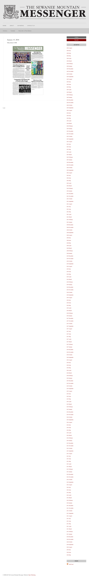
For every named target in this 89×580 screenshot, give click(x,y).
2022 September (70, 170)
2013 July (69, 456)
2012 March (69, 497)
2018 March (69, 310)
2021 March (69, 217)
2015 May (69, 399)
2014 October (69, 417)
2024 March (69, 123)
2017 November (70, 321)
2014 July (69, 425)
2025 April (69, 89)
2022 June (69, 178)
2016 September (70, 357)
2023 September (70, 139)
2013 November (70, 445)
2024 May (69, 118)
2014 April (69, 432)
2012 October (69, 479)
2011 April (69, 526)
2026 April (69, 58)
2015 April (69, 401)
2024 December (70, 100)
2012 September (70, 482)
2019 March (69, 279)
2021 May (69, 211)
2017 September (70, 326)
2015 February (70, 406)
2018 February (70, 313)
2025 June (69, 84)
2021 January (69, 222)
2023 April (69, 152)
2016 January (69, 378)
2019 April (69, 276)
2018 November (70, 289)
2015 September (70, 388)
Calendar (13, 30)
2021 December (70, 193)
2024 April (69, 120)
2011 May (69, 523)
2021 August (69, 204)
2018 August (69, 297)
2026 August (69, 48)
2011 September (70, 513)
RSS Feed (71, 564)
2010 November (70, 539)
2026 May (69, 55)
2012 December (70, 474)
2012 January (69, 503)
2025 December (70, 68)
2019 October (69, 261)
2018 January (69, 315)
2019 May (69, 274)
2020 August (69, 235)
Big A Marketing (32, 575)
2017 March (69, 341)
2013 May (69, 461)
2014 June (69, 427)
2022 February (70, 188)
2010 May (69, 555)
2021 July (69, 206)
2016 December (70, 349)
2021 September (70, 201)
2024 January (69, 128)
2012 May (69, 492)
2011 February (70, 531)
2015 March (69, 404)
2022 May (69, 180)
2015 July (69, 393)
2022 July (69, 175)
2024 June (69, 115)
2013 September (70, 451)
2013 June (69, 458)
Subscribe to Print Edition (25, 30)
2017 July (69, 331)
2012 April (69, 495)
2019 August (69, 266)
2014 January (69, 440)
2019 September (70, 263)
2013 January (69, 471)
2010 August (69, 547)
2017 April (69, 339)
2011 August (69, 516)
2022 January (69, 191)
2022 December (70, 162)
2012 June (69, 490)
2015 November (70, 383)
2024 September (70, 107)
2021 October (69, 198)
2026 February (70, 63)
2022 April (69, 183)
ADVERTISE (20, 25)
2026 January (69, 66)
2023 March (69, 154)
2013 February (70, 469)
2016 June (69, 365)
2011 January (69, 534)
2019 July (69, 269)
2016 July (69, 362)
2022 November (70, 165)
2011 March (69, 529)
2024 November (70, 102)
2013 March (69, 466)
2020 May (69, 243)
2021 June (69, 209)
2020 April (69, 245)
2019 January (69, 284)
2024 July (69, 113)
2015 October (69, 386)
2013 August (69, 453)
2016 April (69, 370)
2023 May (69, 149)
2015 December (70, 380)
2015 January (69, 409)
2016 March (69, 373)
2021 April (69, 214)
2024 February (70, 126)
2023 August (69, 141)
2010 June (69, 552)
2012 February (70, 500)
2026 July (69, 50)
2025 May (69, 87)
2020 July (69, 237)
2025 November (70, 71)
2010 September (70, 544)
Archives (5, 30)
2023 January (69, 159)
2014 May (69, 430)
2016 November (70, 352)
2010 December (70, 536)
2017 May (69, 336)
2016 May (69, 367)
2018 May (69, 305)
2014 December (70, 412)
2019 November (70, 258)
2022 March (69, 185)
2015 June (69, 396)
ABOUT (12, 25)
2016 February (70, 375)
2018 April (69, 308)
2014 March (69, 435)
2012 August (69, 484)
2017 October (69, 323)
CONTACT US (31, 25)
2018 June (69, 302)
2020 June (69, 240)
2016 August (69, 360)
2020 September (70, 232)
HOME (4, 25)
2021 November (70, 196)
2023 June (69, 146)
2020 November (70, 227)
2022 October (69, 167)
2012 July (69, 487)
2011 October (69, 510)
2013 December (70, 443)
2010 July (69, 549)
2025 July (69, 81)
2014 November (70, 414)
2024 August (69, 110)
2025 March (69, 92)
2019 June (69, 271)
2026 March (69, 61)
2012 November (70, 477)
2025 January (69, 97)
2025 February (70, 94)
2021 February (70, 219)
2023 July (69, 144)
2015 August (69, 391)
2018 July (69, 300)
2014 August (69, 422)
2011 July (69, 518)
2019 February (70, 282)
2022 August (69, 172)
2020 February (70, 250)
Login (4, 107)
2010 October (69, 542)
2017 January (69, 347)
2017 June (69, 334)
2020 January (69, 253)
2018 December (70, 287)
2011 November (70, 508)
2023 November (70, 133)
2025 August (69, 79)
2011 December (70, 505)
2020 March (69, 248)
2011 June (69, 521)
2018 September (70, 295)
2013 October (69, 448)
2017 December (70, 318)
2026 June (69, 53)
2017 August (69, 328)
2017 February (70, 344)
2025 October (69, 74)
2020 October (69, 230)
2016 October (69, 354)
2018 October (69, 292)
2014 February (70, 438)
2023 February (70, 157)
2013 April (69, 464)
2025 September (70, 76)
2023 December (70, 131)
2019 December (70, 256)
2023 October (69, 136)
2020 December (70, 224)
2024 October (69, 105)
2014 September (70, 419)
